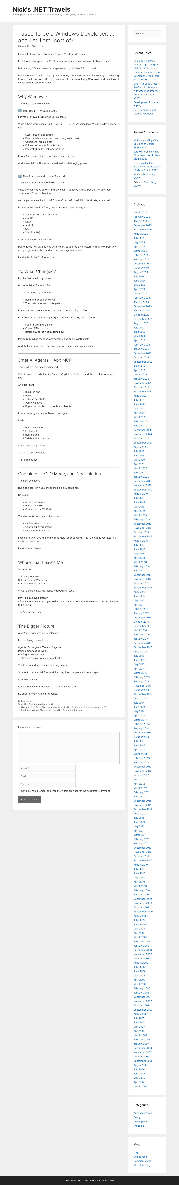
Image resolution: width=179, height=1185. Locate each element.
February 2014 (142, 724)
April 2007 (139, 1031)
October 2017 (141, 583)
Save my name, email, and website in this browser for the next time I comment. (65, 790)
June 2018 (139, 549)
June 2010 (139, 873)
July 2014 (139, 702)
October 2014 (141, 690)
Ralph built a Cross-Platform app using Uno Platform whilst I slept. (52, 710)
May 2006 (139, 1078)
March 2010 (140, 886)
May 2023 (139, 336)
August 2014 (141, 698)
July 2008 (139, 967)
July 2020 (139, 451)
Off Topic (139, 1125)
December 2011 (142, 800)
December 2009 (143, 898)
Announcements (143, 1113)
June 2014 (139, 707)
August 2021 (141, 395)
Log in (137, 1152)
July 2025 (139, 238)
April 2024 (139, 289)
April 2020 (139, 464)
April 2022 (139, 370)
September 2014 (143, 694)
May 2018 (139, 553)
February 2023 (142, 344)
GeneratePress (109, 1180)
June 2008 (140, 971)
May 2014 (139, 711)
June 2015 (139, 660)
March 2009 (140, 937)
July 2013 (139, 741)
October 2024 (141, 268)
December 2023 (143, 306)
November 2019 (143, 485)
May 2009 (139, 928)
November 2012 (142, 771)
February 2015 (142, 677)
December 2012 (142, 766)
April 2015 (139, 668)
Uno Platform (30, 704)
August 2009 (141, 916)
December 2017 (142, 574)
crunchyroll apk (142, 163)
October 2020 (141, 438)
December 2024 (143, 263)
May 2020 (139, 459)
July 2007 (139, 1018)
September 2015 (143, 647)
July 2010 (139, 869)
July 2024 (139, 276)
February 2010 (142, 890)
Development (27, 701)
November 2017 (142, 579)
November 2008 (143, 954)
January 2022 (141, 378)
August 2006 (141, 1065)
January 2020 (141, 476)
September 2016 (143, 626)
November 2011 (142, 805)
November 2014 (143, 685)
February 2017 (142, 609)
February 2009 (142, 941)
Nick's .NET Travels (41, 9)
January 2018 (141, 570)
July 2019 (139, 498)
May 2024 (139, 285)
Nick (136, 140)
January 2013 (141, 762)
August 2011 (140, 813)
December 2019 (142, 481)
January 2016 (141, 638)
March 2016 (140, 630)
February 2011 (141, 839)
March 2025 (140, 250)
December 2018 (142, 523)
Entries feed (140, 1156)
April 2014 (139, 715)
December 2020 (143, 430)
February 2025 (142, 255)
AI (22, 704)
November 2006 (143, 1052)
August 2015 (141, 651)
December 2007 (143, 996)
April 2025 (139, 246)
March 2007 (140, 1035)
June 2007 (140, 1022)
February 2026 (142, 216)
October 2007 (141, 1005)
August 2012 (141, 779)
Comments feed (143, 1161)
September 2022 (143, 361)
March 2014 (140, 719)
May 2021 (139, 408)
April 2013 (139, 749)
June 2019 (139, 502)
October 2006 (141, 1056)
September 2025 (143, 229)
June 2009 (140, 924)
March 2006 (140, 1086)
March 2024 (140, 293)
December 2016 (142, 617)
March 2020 (140, 468)
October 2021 (141, 387)
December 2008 (143, 950)
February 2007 (142, 1039)
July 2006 (139, 1069)
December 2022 (143, 353)
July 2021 (139, 400)
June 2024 (140, 280)
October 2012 (141, 775)
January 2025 (141, 259)
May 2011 (139, 826)
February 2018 (142, 566)
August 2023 (141, 323)
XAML (50, 704)
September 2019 (143, 489)
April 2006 (139, 1082)
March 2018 (140, 562)
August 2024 (141, 272)
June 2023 (140, 331)
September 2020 (143, 442)
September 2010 (143, 860)
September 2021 (143, 391)
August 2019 (141, 493)
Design (137, 1117)
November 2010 (143, 852)
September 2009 (143, 911)
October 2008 (141, 958)
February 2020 (142, 472)
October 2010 (141, 856)
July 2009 (139, 920)
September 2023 (143, 319)
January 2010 (141, 894)
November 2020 (143, 434)
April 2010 (139, 881)
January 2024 (141, 302)
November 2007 (143, 1001)
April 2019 (139, 510)
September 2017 (143, 587)
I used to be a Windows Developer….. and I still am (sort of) (147, 76)
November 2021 (142, 383)
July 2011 (139, 817)
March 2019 (140, 515)
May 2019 (139, 506)
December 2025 (143, 225)
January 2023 (141, 348)
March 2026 (140, 212)
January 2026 (141, 221)
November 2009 (143, 903)
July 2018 (139, 545)
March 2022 (140, 374)
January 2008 (141, 992)
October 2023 (141, 314)
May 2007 (139, 1026)
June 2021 (139, 404)
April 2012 (139, 783)
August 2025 (141, 233)
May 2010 (139, 877)
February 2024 (142, 297)
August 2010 (141, 864)
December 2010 (142, 847)
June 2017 (139, 596)
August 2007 (141, 1014)
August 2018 (141, 540)
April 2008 (139, 979)
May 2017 (139, 600)
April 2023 (139, 340)
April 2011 (139, 830)
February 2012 (142, 792)
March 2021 (140, 417)
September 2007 (143, 1009)
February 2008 (142, 988)
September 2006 (143, 1060)
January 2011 (141, 843)
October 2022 (141, 357)
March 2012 (140, 788)
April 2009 (139, 933)
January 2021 (141, 425)
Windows (42, 704)
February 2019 (142, 519)
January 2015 (141, 681)
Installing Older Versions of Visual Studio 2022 (146, 144)
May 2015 (139, 664)
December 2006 (143, 1048)
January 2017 (141, 613)
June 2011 (139, 822)
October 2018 (141, 532)
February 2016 (142, 634)
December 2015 (142, 643)
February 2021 (142, 421)
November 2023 (143, 310)
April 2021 (139, 412)
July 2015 (139, 655)
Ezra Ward (139, 151)
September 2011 (143, 809)
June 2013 (139, 745)
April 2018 (139, 557)
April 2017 (139, 604)
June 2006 (140, 1073)
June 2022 (139, 366)
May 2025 (139, 242)
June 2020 (140, 455)
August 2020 (141, 447)
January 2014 (141, 728)
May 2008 (139, 975)
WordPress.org (142, 1165)
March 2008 (140, 984)
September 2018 (143, 536)
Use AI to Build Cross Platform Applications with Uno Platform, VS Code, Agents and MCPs (64, 707)
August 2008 (141, 962)
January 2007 (141, 1043)
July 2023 (139, 327)
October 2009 (141, 907)
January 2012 (141, 796)
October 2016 (141, 621)
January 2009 (141, 945)
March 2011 (140, 834)
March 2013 (140, 754)
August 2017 (141, 592)
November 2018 (142, 528)
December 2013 (142, 732)
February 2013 (142, 758)
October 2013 (141, 736)
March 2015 (140, 672)
